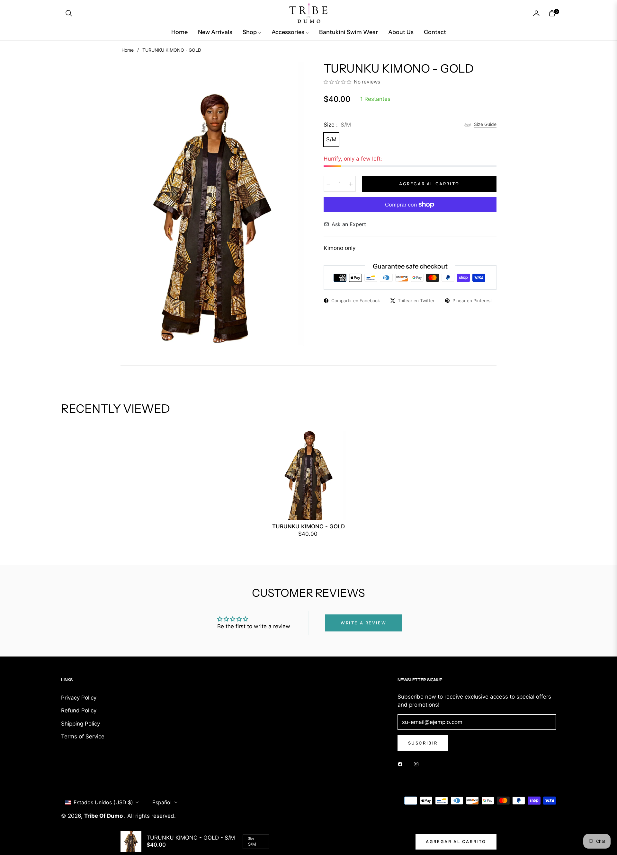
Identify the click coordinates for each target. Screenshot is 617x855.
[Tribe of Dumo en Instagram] (418, 764)
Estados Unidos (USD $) (103, 802)
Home (127, 50)
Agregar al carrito (456, 841)
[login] (536, 13)
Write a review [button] (363, 622)
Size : (337, 124)
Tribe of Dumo (104, 816)
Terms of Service (82, 736)
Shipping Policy (80, 723)
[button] (68, 13)
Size (251, 838)
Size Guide (485, 124)
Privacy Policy (78, 697)
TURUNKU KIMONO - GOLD (308, 526)
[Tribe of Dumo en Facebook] (402, 764)
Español (162, 802)
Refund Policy (78, 710)
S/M (331, 139)
